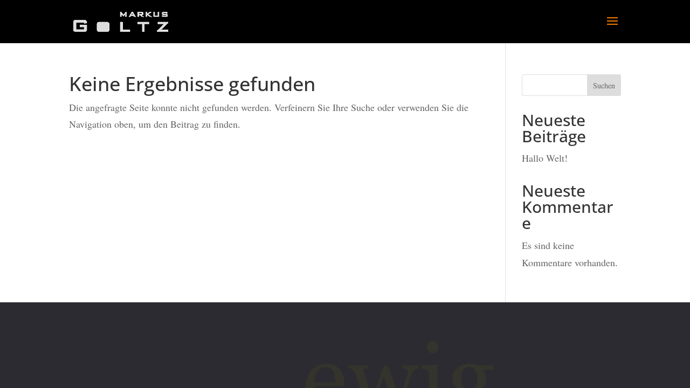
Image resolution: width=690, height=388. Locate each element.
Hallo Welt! (545, 157)
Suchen (604, 85)
